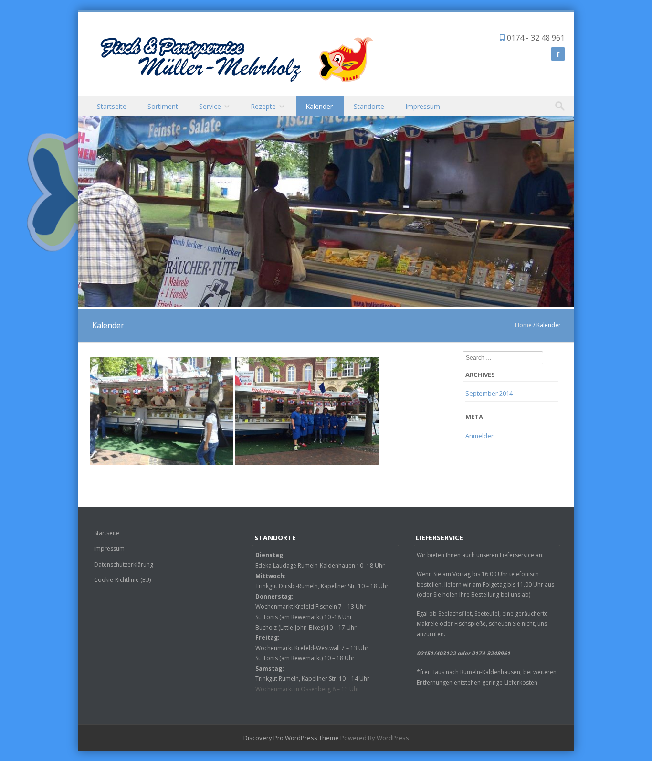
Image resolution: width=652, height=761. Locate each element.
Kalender (319, 106)
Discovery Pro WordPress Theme (291, 737)
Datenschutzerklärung (123, 564)
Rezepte (263, 106)
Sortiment (162, 106)
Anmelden (480, 435)
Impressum (422, 106)
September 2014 (489, 393)
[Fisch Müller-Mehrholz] (235, 58)
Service (210, 106)
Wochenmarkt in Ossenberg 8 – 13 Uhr (307, 689)
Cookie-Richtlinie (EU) (122, 580)
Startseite (111, 106)
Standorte (369, 106)
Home (523, 325)
